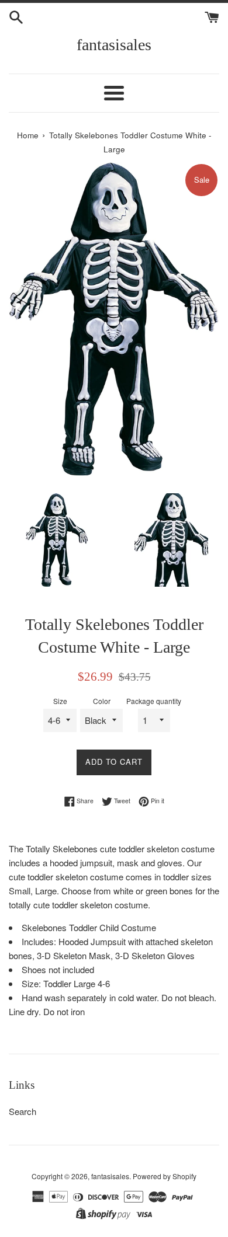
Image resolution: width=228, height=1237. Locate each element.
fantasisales (114, 45)
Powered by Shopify (164, 1176)
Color (101, 701)
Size (60, 701)
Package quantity (153, 701)
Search (22, 1111)
